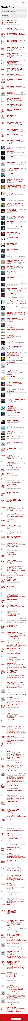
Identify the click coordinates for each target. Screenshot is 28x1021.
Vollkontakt (14, 879)
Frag (7, 870)
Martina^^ (10, 667)
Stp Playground (11, 335)
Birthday (17, 660)
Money (11, 887)
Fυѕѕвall (21, 887)
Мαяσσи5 (18, 871)
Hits (11, 148)
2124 (18, 823)
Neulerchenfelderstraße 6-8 (19, 895)
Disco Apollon (21, 217)
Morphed (9, 656)
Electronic (8, 510)
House (8, 327)
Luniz (7, 644)
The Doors (16, 966)
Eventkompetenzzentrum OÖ (12, 987)
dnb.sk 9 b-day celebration (13, 525)
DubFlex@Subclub (11, 663)
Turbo (7, 780)
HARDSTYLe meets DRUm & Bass (15, 216)
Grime (22, 666)
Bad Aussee (8, 646)
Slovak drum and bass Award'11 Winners (15, 358)
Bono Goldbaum (18, 482)
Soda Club (22, 684)
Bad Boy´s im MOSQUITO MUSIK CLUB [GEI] (13, 962)
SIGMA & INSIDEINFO (12, 632)
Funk (10, 417)
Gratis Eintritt (20, 338)
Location (11, 20)
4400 (20, 880)
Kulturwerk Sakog (10, 422)
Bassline (13, 780)
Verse (11, 997)
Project (24, 837)
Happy (7, 965)
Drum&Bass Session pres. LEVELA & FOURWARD (16, 198)
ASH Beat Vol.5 (10, 473)
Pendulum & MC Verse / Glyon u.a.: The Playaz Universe (13, 993)
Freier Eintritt (11, 321)
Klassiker (8, 643)
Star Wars (13, 732)
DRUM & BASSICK (11, 22)
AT (20, 652)
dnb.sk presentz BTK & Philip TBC (14, 449)
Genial (8, 730)
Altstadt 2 (8, 864)
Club (9, 391)
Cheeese (21, 267)
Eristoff (16, 458)
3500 (18, 716)
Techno (13, 546)
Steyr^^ (8, 880)
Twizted (8, 713)
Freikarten (10, 362)
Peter (7, 660)
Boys (9, 968)
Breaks (15, 666)
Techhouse (11, 482)
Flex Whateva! (10, 406)
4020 (24, 694)
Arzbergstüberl (9, 556)
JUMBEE (8, 590)
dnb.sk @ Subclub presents (14, 346)
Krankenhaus (9, 829)
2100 (9, 838)
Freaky (8, 924)
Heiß (14, 677)
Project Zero (10, 833)
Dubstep (8, 423)
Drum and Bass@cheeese (13, 266)
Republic (21, 319)
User (5, 20)
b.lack (23, 469)
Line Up (10, 189)
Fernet (15, 740)
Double (18, 740)
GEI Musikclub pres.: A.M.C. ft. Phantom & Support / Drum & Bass (16, 34)
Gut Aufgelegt (10, 586)
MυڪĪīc (16, 652)
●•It (13, 878)
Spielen (8, 732)
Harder (8, 709)
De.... (10, 857)
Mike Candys (11, 143)
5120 (14, 857)
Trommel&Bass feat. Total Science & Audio (16, 705)
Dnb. (14, 327)
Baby (7, 798)
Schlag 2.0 (21, 205)
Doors (11, 966)
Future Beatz (10, 455)
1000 (12, 709)
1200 (19, 733)
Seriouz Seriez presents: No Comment (14, 690)
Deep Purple (8, 148)
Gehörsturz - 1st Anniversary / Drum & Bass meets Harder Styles (16, 186)
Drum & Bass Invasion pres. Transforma (14, 110)
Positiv (12, 777)
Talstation (21, 627)
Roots (12, 694)
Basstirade (9, 890)
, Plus (12, 762)
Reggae (8, 516)
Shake (22, 297)
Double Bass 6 (10, 736)
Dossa (16, 338)
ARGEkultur (9, 521)
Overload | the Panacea (12, 420)
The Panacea (12, 423)
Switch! (8, 751)
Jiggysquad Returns (12, 543)
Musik (7, 642)
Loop (21, 29)
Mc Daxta (13, 355)
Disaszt (11, 355)
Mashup (13, 409)
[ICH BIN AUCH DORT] (26, 23)
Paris (24, 643)
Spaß (16, 642)
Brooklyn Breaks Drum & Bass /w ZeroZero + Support (15, 48)
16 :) (8, 636)
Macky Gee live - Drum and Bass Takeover (12, 210)
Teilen (24, 780)
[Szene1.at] (6, 2)
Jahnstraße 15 (17, 838)
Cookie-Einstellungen (5, 1018)
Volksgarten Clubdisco (10, 745)
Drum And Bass (10, 856)
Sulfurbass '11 (10, 719)
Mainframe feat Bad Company (12, 802)
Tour (22, 89)
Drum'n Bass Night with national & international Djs (15, 683)
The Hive (11, 660)
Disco (7, 189)
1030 (10, 781)
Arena (23, 967)
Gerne (19, 731)
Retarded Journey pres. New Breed (16, 324)
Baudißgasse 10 (17, 653)
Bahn (16, 871)
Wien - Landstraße (19, 781)
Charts (19, 966)
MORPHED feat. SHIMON (13, 847)
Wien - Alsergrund (23, 982)
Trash (18, 957)
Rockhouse (9, 416)
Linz (24, 642)
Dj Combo (17, 355)
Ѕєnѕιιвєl (14, 733)
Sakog (12, 857)
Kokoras (11, 623)
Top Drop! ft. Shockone (12, 593)
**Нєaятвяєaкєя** (17, 886)
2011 (7, 679)
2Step (24, 666)
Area (24, 871)
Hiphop (13, 516)
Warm (10, 831)
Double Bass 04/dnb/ (12, 898)
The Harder (8, 710)
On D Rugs (14, 410)
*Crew (13, 652)
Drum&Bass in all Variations (11, 163)
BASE (21, 100)
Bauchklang (10, 341)
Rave (11, 948)
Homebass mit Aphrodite (13, 638)
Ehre (13, 816)
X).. (7, 635)
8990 (11, 646)
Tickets (11, 57)
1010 (17, 733)
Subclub (20, 347)
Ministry (8, 871)
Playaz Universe (11, 549)
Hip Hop (8, 143)
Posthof (8, 693)
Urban (17, 643)
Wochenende (22, 968)
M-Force (20, 596)
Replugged (12, 614)
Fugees (20, 643)
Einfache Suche (5, 15)
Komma (20, 342)
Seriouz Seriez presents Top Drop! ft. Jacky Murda (14, 537)
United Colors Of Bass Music (12, 612)
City (11, 652)
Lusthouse (21, 211)
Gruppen (15, 20)
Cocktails (8, 517)
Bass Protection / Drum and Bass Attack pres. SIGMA (13, 810)
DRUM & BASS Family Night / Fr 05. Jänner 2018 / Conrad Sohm (16, 313)
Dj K (17, 982)
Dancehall (21, 516)
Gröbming (18, 646)
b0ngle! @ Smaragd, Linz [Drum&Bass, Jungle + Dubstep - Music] (12, 912)
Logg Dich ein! (24, 2)
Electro (8, 409)
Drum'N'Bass (21, 635)
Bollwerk (20, 200)
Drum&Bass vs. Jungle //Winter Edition (12, 301)
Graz (9, 700)
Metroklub (8, 601)
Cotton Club (22, 737)
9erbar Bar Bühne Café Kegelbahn (15, 821)
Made (11, 710)
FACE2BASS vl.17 (11, 827)
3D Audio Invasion (11, 554)
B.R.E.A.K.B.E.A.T (14, 790)
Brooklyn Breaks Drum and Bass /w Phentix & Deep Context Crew (16, 69)
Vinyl (12, 879)
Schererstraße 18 (20, 989)
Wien (22, 642)
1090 (19, 982)
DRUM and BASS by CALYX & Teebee (14, 80)
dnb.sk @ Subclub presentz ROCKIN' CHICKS (14, 573)
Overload (9, 853)
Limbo (10, 701)
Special (8, 677)
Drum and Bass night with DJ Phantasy (12, 244)
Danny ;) (10, 880)
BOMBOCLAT (22, 622)
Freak (7, 955)
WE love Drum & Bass (12, 283)
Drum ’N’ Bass (18, 686)
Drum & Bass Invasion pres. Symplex (14, 99)
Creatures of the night (12, 599)
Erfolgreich (20, 777)
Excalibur (20, 75)
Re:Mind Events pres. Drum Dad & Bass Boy (12, 41)
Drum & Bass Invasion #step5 (14, 227)
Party (7, 659)
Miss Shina (10, 552)
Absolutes (10, 780)
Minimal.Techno (19, 790)
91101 (15, 831)
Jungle (8, 338)
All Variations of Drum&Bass (11, 93)
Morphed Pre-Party (11, 860)
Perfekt (8, 878)
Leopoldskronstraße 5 (14, 636)
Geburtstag (18, 879)
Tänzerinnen (12, 89)
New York (17, 644)
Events (8, 20)
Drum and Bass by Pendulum (11, 116)
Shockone (16, 596)
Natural (10, 924)
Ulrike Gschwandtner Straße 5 (21, 710)
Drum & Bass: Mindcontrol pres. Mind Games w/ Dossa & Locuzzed (13, 61)
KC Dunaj (20, 378)
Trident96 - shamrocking (13, 388)
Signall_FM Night (11, 377)
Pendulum (12, 996)
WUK (23, 868)
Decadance (9, 393)
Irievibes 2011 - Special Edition (14, 513)
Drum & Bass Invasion (12, 134)
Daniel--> (16, 659)
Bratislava (14, 667)
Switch (19, 652)
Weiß (12, 642)
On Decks (14, 716)
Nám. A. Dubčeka (11, 888)
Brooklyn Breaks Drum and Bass (12, 54)
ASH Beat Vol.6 (10, 431)
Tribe (15, 643)
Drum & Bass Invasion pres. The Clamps (12, 130)
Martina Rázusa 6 (19, 831)
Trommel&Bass (10, 519)
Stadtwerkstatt (9, 658)
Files (21, 659)
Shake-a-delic (10, 479)
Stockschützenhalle (10, 923)
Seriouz (22, 701)
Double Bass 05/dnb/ (12, 795)
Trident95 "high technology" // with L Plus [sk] (16, 400)
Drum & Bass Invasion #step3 (12, 307)
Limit (16, 780)
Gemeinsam (11, 733)
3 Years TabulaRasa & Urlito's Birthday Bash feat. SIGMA (12, 786)
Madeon (8, 410)
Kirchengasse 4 (21, 850)
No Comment (10, 697)
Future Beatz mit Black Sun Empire (14, 727)
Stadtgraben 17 (11, 717)
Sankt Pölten (12, 838)
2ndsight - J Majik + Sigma (13, 867)
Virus (10, 790)
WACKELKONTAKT (11, 560)
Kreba (19, 955)
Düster (10, 730)
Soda (13, 687)
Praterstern (13, 653)
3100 (7, 838)
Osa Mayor (16, 546)
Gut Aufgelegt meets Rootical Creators (12, 618)
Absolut (17, 955)
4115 (18, 924)
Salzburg (16, 635)
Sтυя (9, 635)
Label (11, 645)
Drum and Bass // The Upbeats (14, 86)
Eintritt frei (8, 57)
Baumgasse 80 (13, 781)
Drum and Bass (10, 151)
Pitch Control (10, 819)
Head (12, 989)
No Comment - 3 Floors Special (13, 952)
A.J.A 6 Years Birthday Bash (14, 875)
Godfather (22, 644)
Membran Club (9, 650)
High (18, 642)
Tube (7, 715)
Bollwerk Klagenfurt (10, 170)
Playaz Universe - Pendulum (11, 1000)
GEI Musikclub (21, 64)
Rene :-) (20, 732)
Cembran (8, 539)
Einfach (10, 642)
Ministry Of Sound (12, 871)
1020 (11, 755)
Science (16, 958)
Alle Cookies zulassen (15, 1018)
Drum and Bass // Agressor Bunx (15, 173)
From (16, 701)
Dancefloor (16, 731)
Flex (8, 408)
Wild (9, 955)
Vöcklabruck (9, 816)
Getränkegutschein (18, 89)
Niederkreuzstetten (10, 824)
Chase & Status (10, 743)
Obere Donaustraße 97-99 (17, 755)
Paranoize (21, 409)
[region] (14, 1017)
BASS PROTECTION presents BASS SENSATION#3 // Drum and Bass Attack (13, 672)
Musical (10, 327)
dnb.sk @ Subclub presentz (14, 382)
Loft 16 (22, 620)
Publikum (19, 645)
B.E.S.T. (16, 677)
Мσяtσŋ (19, 830)
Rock (7, 391)
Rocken (15, 644)
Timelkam (19, 816)
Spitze (17, 965)
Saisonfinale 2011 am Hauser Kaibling (12, 626)
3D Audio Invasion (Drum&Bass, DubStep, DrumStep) (12, 485)
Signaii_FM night (11, 426)
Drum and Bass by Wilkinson (14, 140)
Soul (7, 458)
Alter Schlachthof (10, 366)
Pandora (8, 355)
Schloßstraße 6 (21, 823)
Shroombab (10, 596)
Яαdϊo (7, 968)
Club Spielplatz (23, 94)
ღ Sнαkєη (12, 740)
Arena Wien (9, 354)
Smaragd (8, 862)
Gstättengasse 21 (19, 687)
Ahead (8, 857)
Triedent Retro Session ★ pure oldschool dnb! (14, 461)
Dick (9, 777)
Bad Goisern (15, 646)
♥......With (19, 677)
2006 (7, 782)
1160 (10, 895)
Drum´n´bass (16, 830)
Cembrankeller (9, 551)
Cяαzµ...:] (10, 886)
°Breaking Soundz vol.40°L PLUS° (13, 758)
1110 (10, 653)
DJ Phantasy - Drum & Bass (12, 238)
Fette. (15, 816)
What (19, 965)
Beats (20, 778)
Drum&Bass (11, 338)
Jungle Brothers (14, 645)
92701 (7, 888)
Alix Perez (18, 570)
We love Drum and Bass (13, 168)
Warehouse (22, 330)
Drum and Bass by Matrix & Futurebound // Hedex (14, 123)
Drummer (10, 739)
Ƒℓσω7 (19, 659)
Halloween (15, 967)
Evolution (24, 732)
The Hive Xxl (10, 985)
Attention (14, 660)
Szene (12, 644)
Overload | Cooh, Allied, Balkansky (13, 493)
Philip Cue (11, 410)
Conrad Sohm (22, 187)
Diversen (21, 780)
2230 (22, 660)
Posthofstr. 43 (9, 702)
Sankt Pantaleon (18, 857)
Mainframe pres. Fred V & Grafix (13, 413)
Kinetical (19, 701)
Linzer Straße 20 (11, 679)
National (8, 686)
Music (7, 666)
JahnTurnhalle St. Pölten (11, 835)
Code (24, 887)
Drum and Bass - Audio (12, 232)
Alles (2, 20)
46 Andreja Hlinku (12, 799)
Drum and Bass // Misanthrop (14, 104)
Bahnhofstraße (23, 645)
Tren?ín (23, 762)
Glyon (13, 552)
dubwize (18, 622)
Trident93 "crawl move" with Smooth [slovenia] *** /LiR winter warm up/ (15, 500)
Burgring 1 (8, 748)
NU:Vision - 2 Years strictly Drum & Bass (12, 272)
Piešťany (20, 740)
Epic (14, 423)
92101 (23, 740)
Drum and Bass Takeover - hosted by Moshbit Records (13, 295)
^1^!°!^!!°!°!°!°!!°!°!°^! (10, 823)
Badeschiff (23, 480)
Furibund (13, 362)
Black (15, 730)
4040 (20, 660)
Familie (8, 917)
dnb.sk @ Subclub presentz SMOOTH (14, 370)
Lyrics (19, 968)
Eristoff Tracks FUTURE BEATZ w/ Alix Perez (15, 567)
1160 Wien (13, 895)
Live (9, 731)
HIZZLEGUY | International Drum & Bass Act (15, 180)
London (24, 635)
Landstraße (23, 652)
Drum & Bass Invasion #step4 (12, 250)
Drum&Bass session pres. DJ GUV (12, 289)
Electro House (17, 778)
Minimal (14, 635)
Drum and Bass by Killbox (13, 74)
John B (22, 694)
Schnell (16, 777)
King (20, 642)
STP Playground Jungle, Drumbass (16, 329)
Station (8, 653)
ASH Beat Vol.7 (10, 364)
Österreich (11, 878)
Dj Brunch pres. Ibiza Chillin (14, 318)
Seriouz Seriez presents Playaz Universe (15, 443)
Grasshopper (18, 887)
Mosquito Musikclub (10, 937)
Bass (12, 666)
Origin (15, 754)
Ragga (15, 894)
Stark (14, 642)
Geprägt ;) (8, 645)
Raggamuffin (13, 982)
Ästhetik (17, 732)
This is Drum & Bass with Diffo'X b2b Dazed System (15, 204)
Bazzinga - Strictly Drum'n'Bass (15, 467)
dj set (14, 517)
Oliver (14, 709)
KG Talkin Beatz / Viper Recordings (16, 436)
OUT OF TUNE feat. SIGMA (13, 648)
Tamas (21, 423)
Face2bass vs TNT (11, 1007)
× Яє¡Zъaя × (14, 739)
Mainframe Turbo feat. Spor (12, 773)
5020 (10, 636)
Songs (22, 643)
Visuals (12, 417)
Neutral (8, 739)
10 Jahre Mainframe (12, 352)
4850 (17, 816)
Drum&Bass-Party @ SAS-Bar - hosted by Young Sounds (15, 261)
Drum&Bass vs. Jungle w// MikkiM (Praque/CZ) (15, 192)
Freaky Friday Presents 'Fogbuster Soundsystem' (15, 921)
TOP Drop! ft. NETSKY (12, 605)
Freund (10, 644)
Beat (17, 878)
